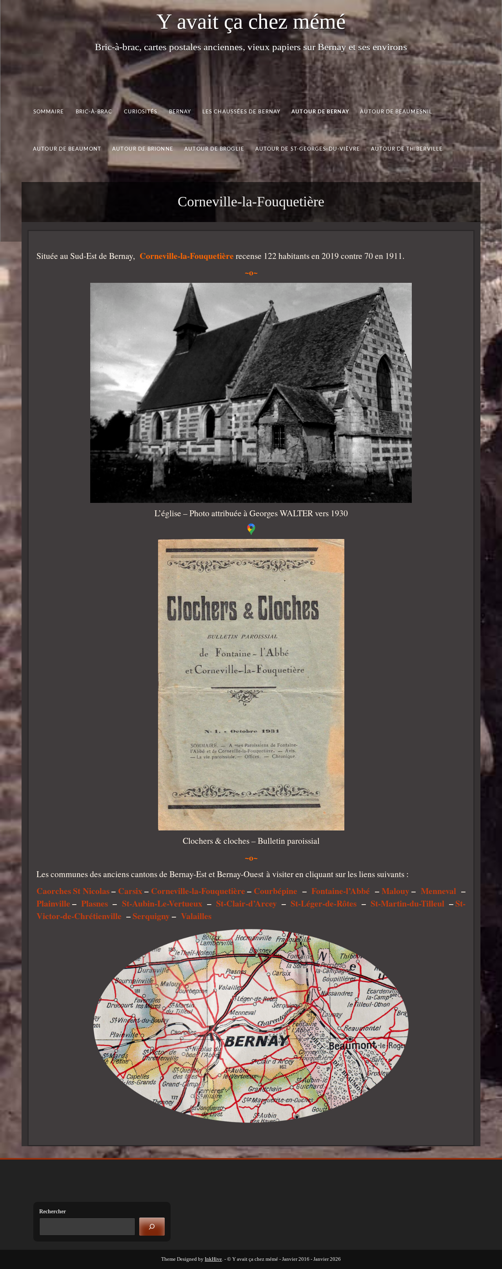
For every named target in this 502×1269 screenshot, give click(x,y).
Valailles (196, 916)
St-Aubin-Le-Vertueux (162, 903)
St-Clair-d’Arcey (246, 903)
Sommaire (48, 112)
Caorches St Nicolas (72, 891)
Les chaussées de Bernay (241, 112)
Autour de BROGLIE (214, 148)
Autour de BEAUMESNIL (396, 112)
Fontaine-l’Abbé (340, 891)
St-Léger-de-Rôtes (323, 903)
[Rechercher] (152, 1227)
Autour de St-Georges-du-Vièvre (307, 148)
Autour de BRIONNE (142, 148)
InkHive (213, 1259)
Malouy (395, 891)
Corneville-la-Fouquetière (198, 891)
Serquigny (151, 916)
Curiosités (141, 112)
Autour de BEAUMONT (67, 148)
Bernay (180, 112)
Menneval (438, 891)
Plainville (53, 903)
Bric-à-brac (94, 112)
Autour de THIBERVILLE (407, 148)
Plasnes (94, 903)
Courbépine (275, 891)
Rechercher (52, 1211)
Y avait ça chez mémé (251, 21)
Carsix (130, 891)
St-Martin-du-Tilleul (407, 903)
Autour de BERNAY (320, 112)
